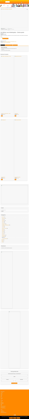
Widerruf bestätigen (14, 383)
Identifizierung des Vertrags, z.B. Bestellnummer (14, 373)
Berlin (4, 41)
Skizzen (3, 221)
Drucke (5, 7)
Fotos (1, 395)
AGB (1, 405)
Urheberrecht (2, 411)
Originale (3, 220)
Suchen (2, 211)
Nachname (21, 379)
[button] (27, 9)
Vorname (7, 379)
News (1, 396)
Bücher (2, 239)
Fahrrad (3, 227)
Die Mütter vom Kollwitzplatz (10, 41)
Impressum (2, 410)
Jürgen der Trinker (4, 228)
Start (1, 7)
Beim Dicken (3, 218)
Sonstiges (3, 236)
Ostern (3, 229)
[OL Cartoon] (2, 0)
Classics (3, 222)
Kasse (1, 404)
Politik (2, 231)
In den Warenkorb (6, 38)
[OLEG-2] (14, 194)
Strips (1, 393)
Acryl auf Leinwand (4, 238)
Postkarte (3, 230)
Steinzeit (3, 232)
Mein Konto (2, 402)
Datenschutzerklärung (3, 412)
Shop (1, 401)
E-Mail (14, 376)
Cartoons (3, 7)
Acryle (1, 394)
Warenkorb (2, 403)
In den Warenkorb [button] (2, 115)
